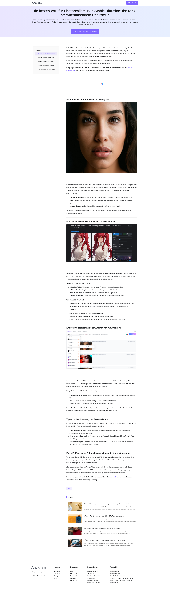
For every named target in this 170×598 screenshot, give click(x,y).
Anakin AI (112, 477)
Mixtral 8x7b (114, 582)
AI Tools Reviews (92, 571)
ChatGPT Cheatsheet (94, 576)
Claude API (91, 578)
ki (69, 488)
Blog (71, 571)
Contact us (73, 580)
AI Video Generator (93, 580)
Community (73, 576)
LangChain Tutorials (93, 582)
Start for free (132, 3)
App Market (57, 573)
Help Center (74, 573)
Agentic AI (90, 573)
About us (73, 578)
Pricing (56, 576)
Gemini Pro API (115, 571)
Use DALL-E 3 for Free (117, 576)
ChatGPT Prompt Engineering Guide (121, 578)
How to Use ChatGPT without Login (121, 580)
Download (57, 571)
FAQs (55, 578)
